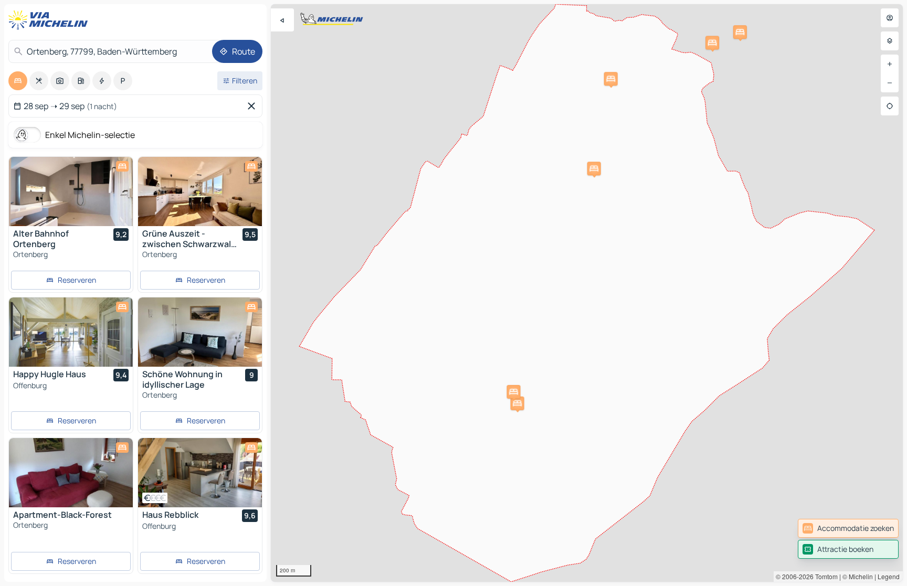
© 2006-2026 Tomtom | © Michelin (824, 576)
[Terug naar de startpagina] (50, 19)
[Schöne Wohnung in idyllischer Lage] (200, 332)
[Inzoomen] (890, 64)
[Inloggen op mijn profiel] (890, 17)
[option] (17, 80)
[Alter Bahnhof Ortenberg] (71, 191)
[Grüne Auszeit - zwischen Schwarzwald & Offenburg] (200, 191)
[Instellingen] (890, 40)
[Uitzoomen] (890, 82)
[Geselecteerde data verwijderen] (253, 106)
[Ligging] (890, 106)
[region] (587, 293)
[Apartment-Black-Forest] (71, 472)
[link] (848, 528)
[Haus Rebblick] (200, 472)
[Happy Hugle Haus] (71, 332)
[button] (517, 403)
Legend (889, 576)
